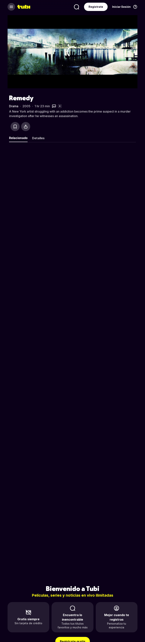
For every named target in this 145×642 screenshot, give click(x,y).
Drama (13, 106)
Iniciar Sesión (121, 6)
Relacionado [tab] (18, 138)
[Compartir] (25, 126)
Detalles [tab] (38, 138)
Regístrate (96, 6)
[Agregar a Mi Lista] (15, 126)
